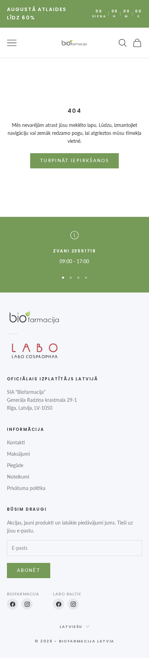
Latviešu (71, 626)
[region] (74, 248)
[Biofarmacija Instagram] (27, 604)
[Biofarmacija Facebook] (12, 604)
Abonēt (28, 570)
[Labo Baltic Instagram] (73, 604)
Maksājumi (18, 454)
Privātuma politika (26, 488)
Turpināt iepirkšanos (74, 160)
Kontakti (16, 442)
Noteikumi (18, 477)
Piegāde (15, 465)
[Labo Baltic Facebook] (58, 604)
